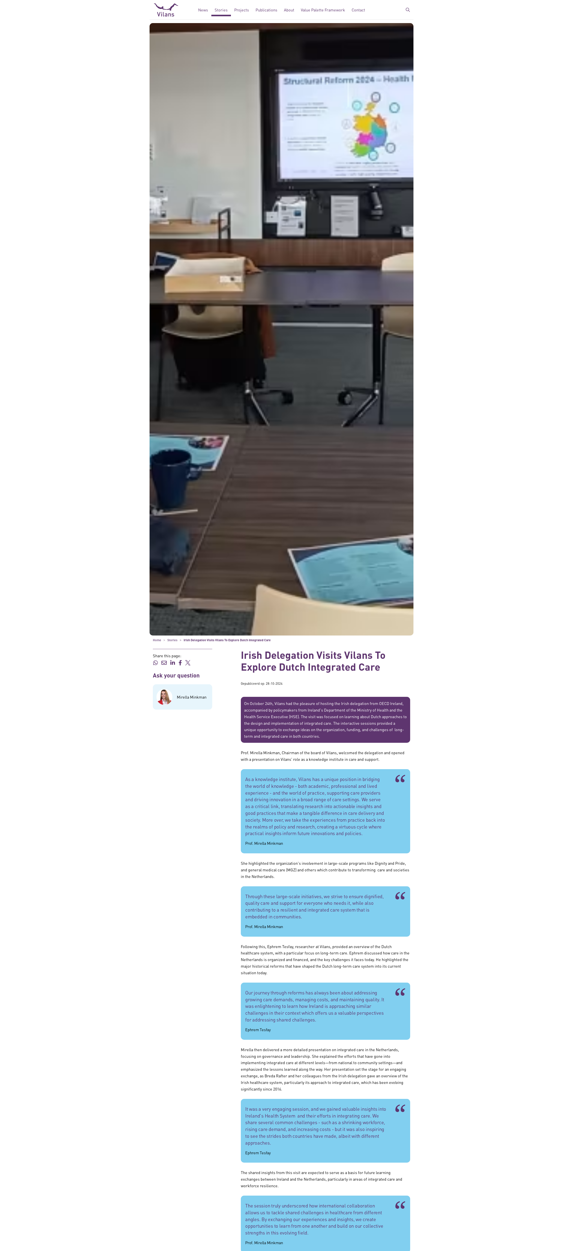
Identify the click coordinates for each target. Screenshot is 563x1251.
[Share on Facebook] (180, 662)
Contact (358, 9)
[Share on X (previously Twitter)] (187, 662)
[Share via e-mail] (164, 662)
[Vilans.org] (166, 9)
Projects (241, 9)
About (289, 9)
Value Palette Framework (323, 9)
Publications (266, 9)
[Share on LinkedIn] (172, 662)
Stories (221, 9)
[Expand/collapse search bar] (407, 9)
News (203, 9)
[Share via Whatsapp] (155, 662)
